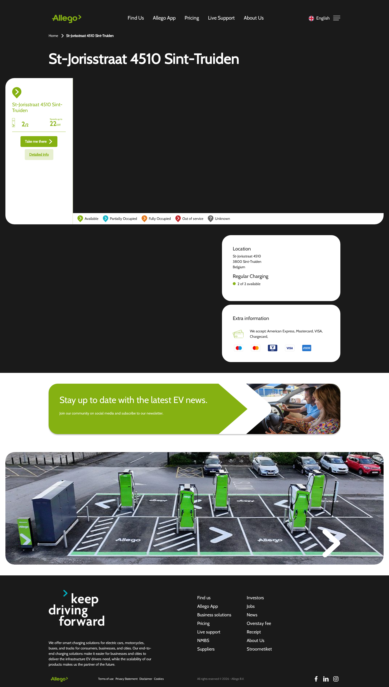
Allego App (164, 18)
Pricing (192, 18)
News (252, 614)
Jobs (251, 606)
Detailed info (39, 154)
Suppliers (206, 649)
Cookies (159, 678)
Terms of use (106, 678)
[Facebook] (316, 678)
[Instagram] (335, 678)
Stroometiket (259, 649)
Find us (203, 597)
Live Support (221, 18)
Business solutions (214, 614)
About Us (254, 18)
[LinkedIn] (325, 678)
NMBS (203, 640)
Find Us (136, 18)
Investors (255, 597)
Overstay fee (259, 623)
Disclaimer (145, 678)
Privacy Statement (126, 678)
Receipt (254, 632)
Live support (208, 632)
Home (53, 36)
